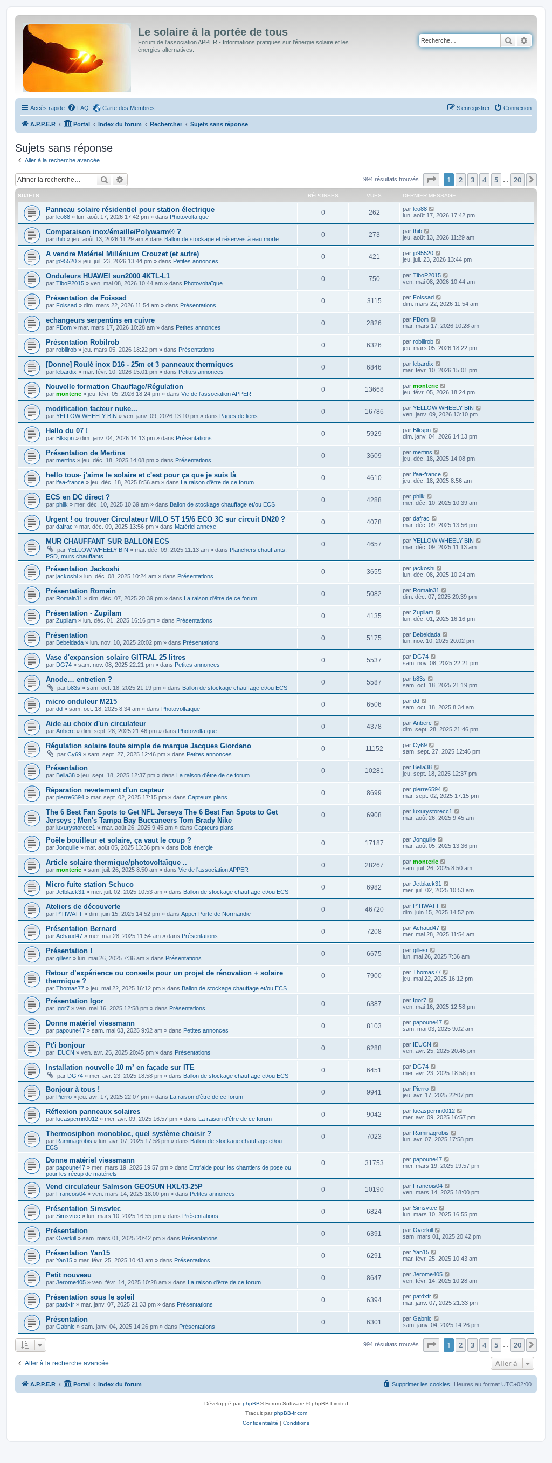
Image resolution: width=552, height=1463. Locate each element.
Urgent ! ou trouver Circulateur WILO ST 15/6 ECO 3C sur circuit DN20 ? (165, 519)
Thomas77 (70, 988)
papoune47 (70, 1030)
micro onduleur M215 (81, 702)
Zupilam (66, 620)
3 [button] (472, 179)
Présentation (67, 635)
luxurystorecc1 (75, 827)
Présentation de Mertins (85, 453)
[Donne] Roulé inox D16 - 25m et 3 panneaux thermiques (139, 364)
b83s (73, 688)
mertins (65, 460)
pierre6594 (70, 797)
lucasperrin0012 (77, 1119)
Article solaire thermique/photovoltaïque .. (116, 862)
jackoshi (67, 576)
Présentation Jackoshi (83, 569)
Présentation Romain (81, 591)
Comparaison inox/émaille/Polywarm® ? (113, 232)
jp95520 (66, 261)
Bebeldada (70, 642)
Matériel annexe (195, 526)
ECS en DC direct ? (78, 497)
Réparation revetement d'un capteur (105, 790)
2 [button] (461, 179)
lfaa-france (70, 482)
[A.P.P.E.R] (78, 55)
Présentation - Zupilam (84, 613)
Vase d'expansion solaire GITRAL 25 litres (115, 657)
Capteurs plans (207, 797)
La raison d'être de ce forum (217, 482)
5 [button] (496, 179)
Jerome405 (71, 1282)
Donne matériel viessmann (90, 1023)
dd (59, 709)
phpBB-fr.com (290, 1413)
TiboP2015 (70, 283)
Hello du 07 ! (67, 431)
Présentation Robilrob (82, 342)
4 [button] (484, 179)
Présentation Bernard (81, 929)
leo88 (63, 217)
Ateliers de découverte (83, 907)
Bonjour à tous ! (73, 1089)
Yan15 (64, 1260)
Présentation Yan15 (78, 1253)
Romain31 (69, 598)
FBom (64, 327)
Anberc (65, 731)
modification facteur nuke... (91, 409)
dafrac (64, 526)
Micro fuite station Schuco (90, 884)
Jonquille (67, 847)
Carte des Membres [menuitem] (128, 108)
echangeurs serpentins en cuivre (100, 320)
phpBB (251, 1403)
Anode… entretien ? (79, 679)
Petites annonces (195, 261)
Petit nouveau (69, 1275)
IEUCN (65, 1052)
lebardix (66, 371)
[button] (431, 179)
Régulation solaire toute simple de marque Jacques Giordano (148, 746)
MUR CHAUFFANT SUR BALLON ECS (107, 541)
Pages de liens (238, 416)
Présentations (198, 305)
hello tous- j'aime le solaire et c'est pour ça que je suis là (141, 475)
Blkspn (65, 438)
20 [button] (517, 179)
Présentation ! (69, 951)
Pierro (64, 1096)
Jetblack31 (70, 891)
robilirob (66, 349)
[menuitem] (78, 107)
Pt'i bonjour (65, 1045)
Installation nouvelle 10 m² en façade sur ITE (120, 1067)
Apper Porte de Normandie (216, 914)
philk (62, 504)
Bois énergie (197, 847)
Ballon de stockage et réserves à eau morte (221, 239)
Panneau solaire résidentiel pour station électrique (130, 210)
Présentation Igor (75, 1001)
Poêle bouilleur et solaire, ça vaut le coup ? (118, 840)
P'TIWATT (69, 914)
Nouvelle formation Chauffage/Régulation (114, 386)
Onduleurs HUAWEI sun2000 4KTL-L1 (108, 276)
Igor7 (63, 1008)
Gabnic (65, 1326)
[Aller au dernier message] (432, 209)
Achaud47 (69, 936)
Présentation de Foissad (86, 298)
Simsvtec (68, 1216)
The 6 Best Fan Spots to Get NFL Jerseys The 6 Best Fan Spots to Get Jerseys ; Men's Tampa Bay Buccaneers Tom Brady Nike (162, 816)
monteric (68, 394)
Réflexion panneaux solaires (93, 1111)
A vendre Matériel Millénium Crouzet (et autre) (122, 254)
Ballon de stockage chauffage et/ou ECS (222, 504)
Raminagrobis (74, 1141)
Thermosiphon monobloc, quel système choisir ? (128, 1134)
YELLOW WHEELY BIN (86, 416)
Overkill (66, 1238)
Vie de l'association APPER (216, 394)
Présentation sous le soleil (90, 1297)
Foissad (66, 305)
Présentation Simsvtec (83, 1209)
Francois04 (71, 1194)
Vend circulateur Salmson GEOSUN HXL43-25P (124, 1186)
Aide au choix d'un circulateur (96, 724)
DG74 (64, 664)
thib (60, 239)
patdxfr (65, 1304)
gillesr (63, 958)
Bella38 (65, 775)
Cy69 (74, 754)
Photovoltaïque (189, 217)
